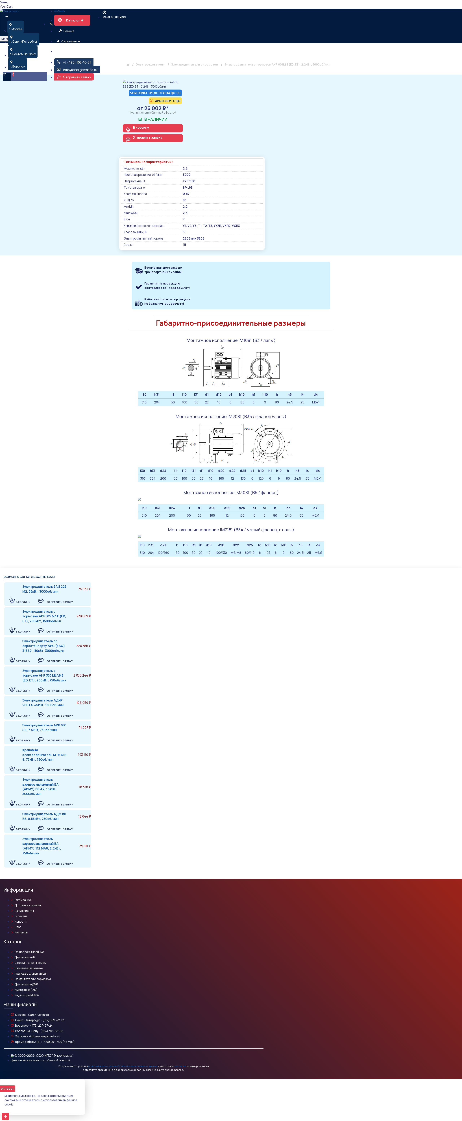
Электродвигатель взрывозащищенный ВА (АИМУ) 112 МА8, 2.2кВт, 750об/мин (41, 846)
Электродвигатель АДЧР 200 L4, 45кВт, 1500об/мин (43, 702)
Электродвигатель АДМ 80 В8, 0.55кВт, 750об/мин (44, 816)
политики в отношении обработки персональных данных (123, 1066)
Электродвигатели (150, 64)
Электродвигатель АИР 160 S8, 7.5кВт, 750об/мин (44, 727)
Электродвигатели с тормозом (194, 64)
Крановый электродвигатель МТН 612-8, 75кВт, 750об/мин (44, 755)
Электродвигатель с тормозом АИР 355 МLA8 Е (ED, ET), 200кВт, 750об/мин (44, 675)
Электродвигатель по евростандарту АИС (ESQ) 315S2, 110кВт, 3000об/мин (43, 646)
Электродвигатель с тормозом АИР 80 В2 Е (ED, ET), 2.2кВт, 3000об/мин (277, 64)
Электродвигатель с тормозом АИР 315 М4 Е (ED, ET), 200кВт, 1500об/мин (44, 616)
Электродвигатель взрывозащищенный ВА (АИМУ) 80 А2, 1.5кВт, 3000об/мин (40, 786)
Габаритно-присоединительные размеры (231, 323)
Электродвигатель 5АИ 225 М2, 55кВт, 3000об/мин (44, 588)
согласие (180, 1066)
